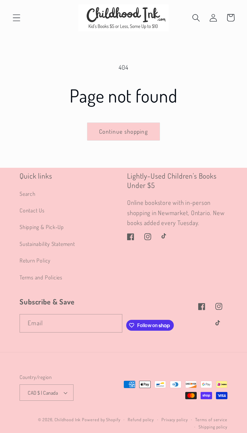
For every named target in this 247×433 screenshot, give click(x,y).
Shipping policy (213, 426)
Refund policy (141, 419)
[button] (16, 17)
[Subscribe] (113, 323)
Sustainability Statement (47, 243)
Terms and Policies (41, 277)
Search (28, 193)
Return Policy (35, 260)
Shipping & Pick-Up (42, 226)
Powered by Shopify (101, 419)
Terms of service (211, 419)
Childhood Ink (68, 419)
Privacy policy (174, 419)
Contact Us (32, 210)
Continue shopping (123, 131)
